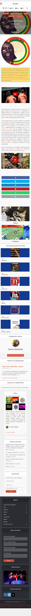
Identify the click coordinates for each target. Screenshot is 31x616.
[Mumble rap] (15, 281)
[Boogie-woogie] (15, 309)
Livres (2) (26, 13)
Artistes (5, 512)
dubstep (3, 303)
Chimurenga (15, 24)
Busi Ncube (22, 150)
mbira (28, 109)
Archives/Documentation (10, 505)
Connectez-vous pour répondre (9, 378)
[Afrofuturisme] (15, 267)
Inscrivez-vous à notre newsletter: (14, 478)
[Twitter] (9, 594)
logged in (12, 387)
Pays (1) (12, 13)
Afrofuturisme (5, 274)
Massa (7, 466)
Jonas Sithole (8, 78)
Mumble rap (4, 289)
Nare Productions (10, 463)
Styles (3, 259)
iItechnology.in (23, 601)
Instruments (6, 517)
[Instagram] (13, 594)
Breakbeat (4, 260)
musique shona (16, 77)
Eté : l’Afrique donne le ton (13, 396)
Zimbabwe (16, 32)
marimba (4, 130)
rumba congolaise (9, 116)
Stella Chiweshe (15, 78)
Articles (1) (19, 13)
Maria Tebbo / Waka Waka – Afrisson (12, 366)
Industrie (6, 509)
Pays (5, 507)
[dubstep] (15, 295)
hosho (27, 127)
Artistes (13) (5, 13)
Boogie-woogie (5, 317)
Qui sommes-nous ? (21, 606)
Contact (28, 606)
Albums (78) (11, 16)
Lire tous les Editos (10, 432)
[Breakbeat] (15, 252)
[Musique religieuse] (15, 324)
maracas (11, 129)
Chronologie (9, 606)
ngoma (20, 130)
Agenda (5, 521)
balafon (8, 130)
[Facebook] (5, 594)
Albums (5, 519)
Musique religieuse (6, 331)
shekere (4, 129)
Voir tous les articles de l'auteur (15, 355)
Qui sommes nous (8, 524)
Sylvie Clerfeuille (23, 26)
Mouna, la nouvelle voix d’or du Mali (14, 459)
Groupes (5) (19, 16)
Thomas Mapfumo (11, 125)
